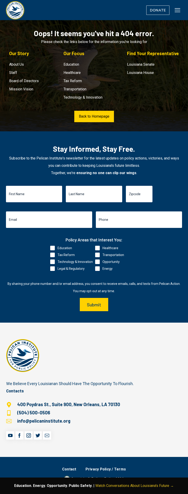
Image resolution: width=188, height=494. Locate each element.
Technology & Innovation (83, 97)
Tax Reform (73, 81)
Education (71, 64)
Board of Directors (24, 81)
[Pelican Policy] (15, 10)
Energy (107, 268)
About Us (16, 64)
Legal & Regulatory (71, 268)
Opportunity (111, 262)
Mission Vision (21, 89)
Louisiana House (140, 72)
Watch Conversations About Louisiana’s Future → (134, 485)
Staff (13, 72)
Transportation (75, 89)
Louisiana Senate (141, 64)
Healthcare (72, 72)
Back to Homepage (94, 116)
